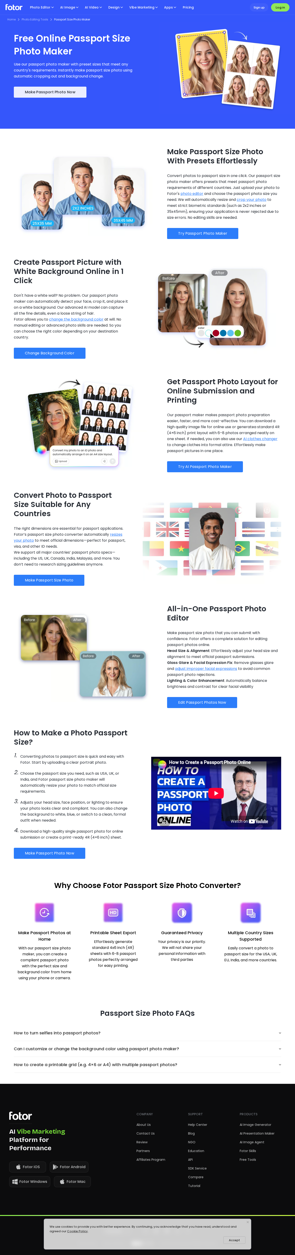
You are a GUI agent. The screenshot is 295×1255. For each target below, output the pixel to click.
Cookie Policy (77, 1231)
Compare (196, 1177)
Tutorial (194, 1186)
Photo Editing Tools (35, 19)
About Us (143, 1124)
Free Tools (248, 1159)
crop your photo (251, 199)
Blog (191, 1133)
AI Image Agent (252, 1142)
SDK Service (197, 1168)
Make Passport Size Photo (49, 580)
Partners (143, 1151)
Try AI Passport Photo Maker (205, 466)
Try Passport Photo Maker (202, 233)
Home (11, 19)
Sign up (259, 7)
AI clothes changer (260, 438)
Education (196, 1151)
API (190, 1159)
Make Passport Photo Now (50, 92)
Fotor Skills (248, 1151)
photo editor (191, 193)
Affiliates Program (150, 1159)
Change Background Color (49, 353)
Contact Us (145, 1133)
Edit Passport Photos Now (202, 702)
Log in (280, 7)
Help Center (197, 1124)
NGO (191, 1142)
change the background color (76, 319)
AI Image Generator (255, 1124)
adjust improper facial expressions (206, 668)
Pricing (188, 7)
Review (142, 1142)
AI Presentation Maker (257, 1133)
